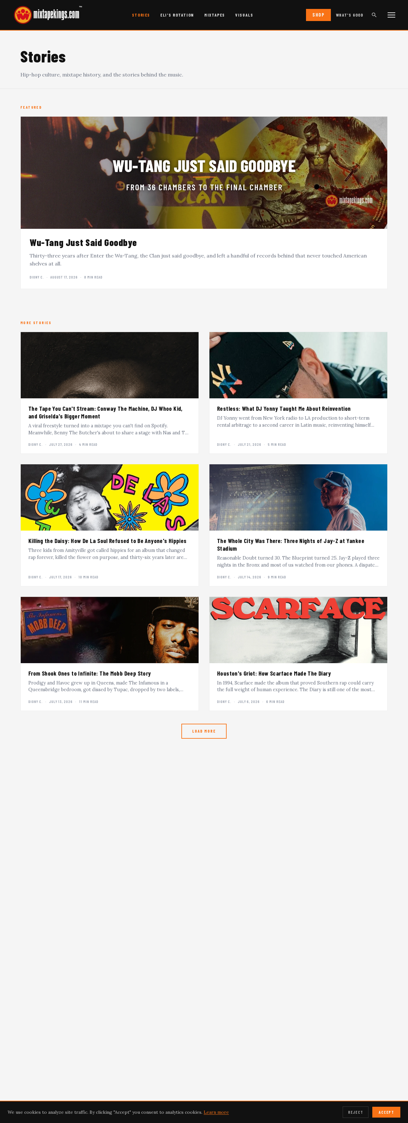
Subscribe (204, 596)
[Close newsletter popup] (271, 518)
